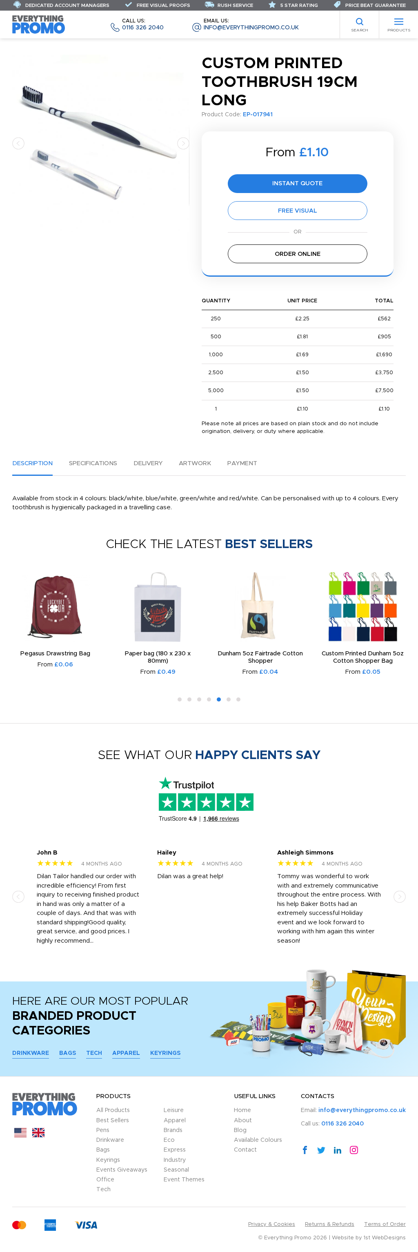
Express (175, 1150)
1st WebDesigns (385, 1238)
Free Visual (297, 211)
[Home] (38, 24)
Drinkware (30, 1053)
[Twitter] (321, 1149)
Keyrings (165, 1053)
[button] (18, 143)
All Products (113, 1110)
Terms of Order (385, 1224)
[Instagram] (354, 1149)
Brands (173, 1130)
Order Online (297, 254)
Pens (102, 1130)
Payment (242, 463)
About (243, 1120)
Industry (175, 1160)
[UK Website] (38, 1135)
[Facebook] (305, 1149)
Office (105, 1180)
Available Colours (258, 1140)
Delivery (147, 463)
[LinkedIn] (338, 1149)
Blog (240, 1130)
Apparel (126, 1053)
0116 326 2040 (143, 24)
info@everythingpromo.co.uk (251, 24)
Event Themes (184, 1180)
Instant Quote (297, 183)
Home (242, 1110)
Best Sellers (112, 1120)
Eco (169, 1140)
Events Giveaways (121, 1170)
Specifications (93, 463)
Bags (67, 1053)
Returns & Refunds (329, 1224)
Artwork (195, 463)
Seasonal (176, 1170)
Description (32, 463)
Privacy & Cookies (271, 1224)
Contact (245, 1150)
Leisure (174, 1110)
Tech (94, 1053)
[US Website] (20, 1135)
